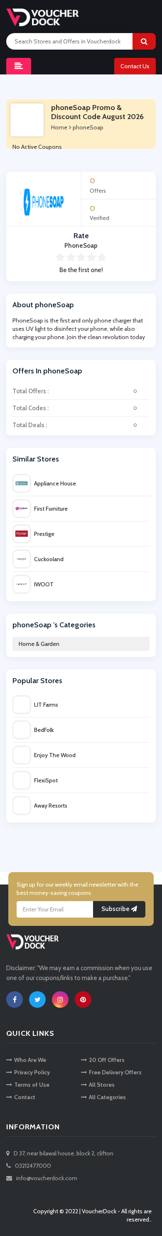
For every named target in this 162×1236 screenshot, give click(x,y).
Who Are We (30, 1060)
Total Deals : (74, 425)
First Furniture (51, 508)
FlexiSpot (46, 780)
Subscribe (116, 909)
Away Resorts (50, 805)
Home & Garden (39, 644)
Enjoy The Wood (55, 755)
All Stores (102, 1084)
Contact (24, 1097)
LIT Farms (46, 704)
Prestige (44, 534)
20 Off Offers (107, 1060)
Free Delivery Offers (115, 1072)
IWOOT (44, 584)
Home (59, 127)
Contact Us (135, 66)
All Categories (107, 1097)
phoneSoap (88, 127)
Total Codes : (74, 408)
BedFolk (44, 730)
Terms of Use (31, 1084)
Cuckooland (49, 559)
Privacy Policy (32, 1072)
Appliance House (55, 483)
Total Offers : (74, 391)
